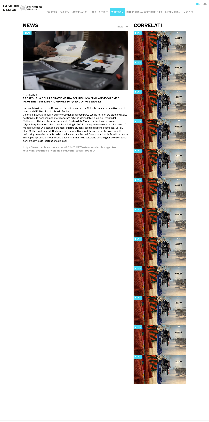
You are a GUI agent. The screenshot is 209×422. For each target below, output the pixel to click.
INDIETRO (122, 27)
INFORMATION (172, 12)
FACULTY (64, 12)
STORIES (103, 12)
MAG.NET (188, 12)
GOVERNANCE (79, 12)
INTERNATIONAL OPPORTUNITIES (144, 12)
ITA (198, 4)
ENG (205, 4)
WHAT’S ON (117, 12)
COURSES (52, 12)
